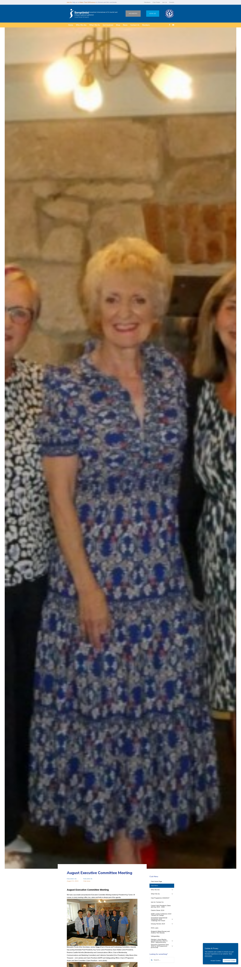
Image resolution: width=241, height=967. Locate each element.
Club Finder (156, 2)
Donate (171, 2)
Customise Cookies (229, 961)
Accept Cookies (216, 961)
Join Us (164, 2)
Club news (86, 881)
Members (147, 2)
